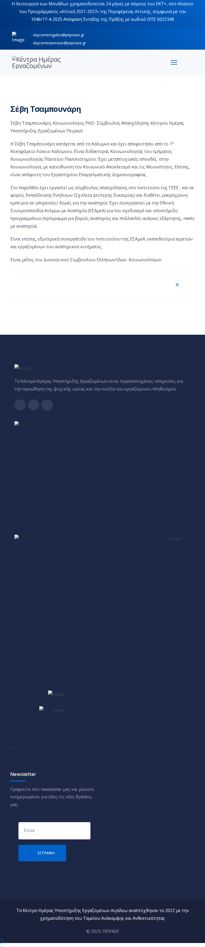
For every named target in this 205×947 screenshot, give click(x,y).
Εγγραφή (45, 852)
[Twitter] (177, 284)
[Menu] (174, 62)
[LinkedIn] (190, 284)
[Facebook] (164, 284)
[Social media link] (20, 405)
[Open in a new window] (56, 694)
